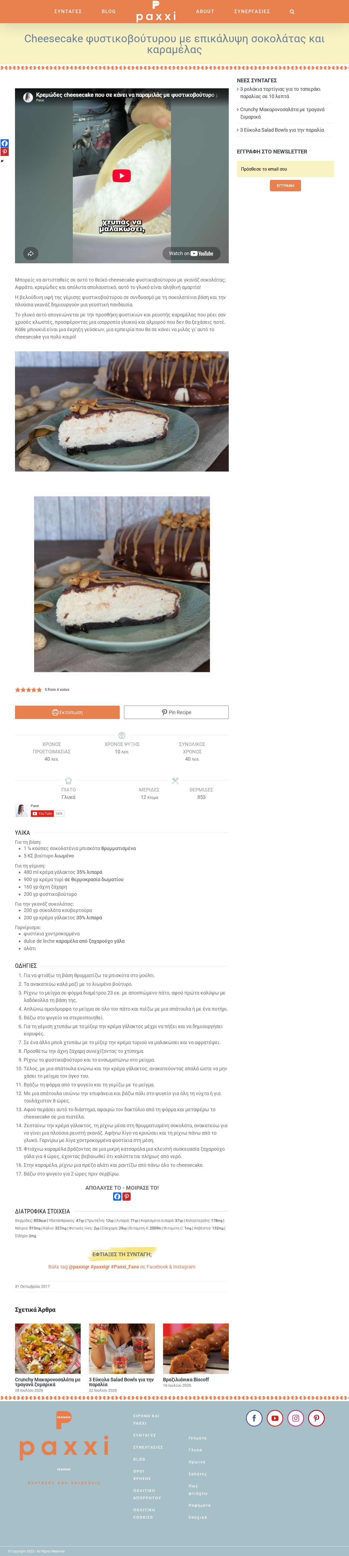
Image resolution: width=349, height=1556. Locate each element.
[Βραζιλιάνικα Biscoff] (196, 1349)
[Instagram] (295, 1418)
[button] (263, 11)
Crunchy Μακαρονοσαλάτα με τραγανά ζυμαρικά (48, 1382)
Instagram (184, 1267)
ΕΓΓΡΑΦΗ (285, 185)
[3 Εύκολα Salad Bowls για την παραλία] (122, 1349)
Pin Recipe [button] (179, 712)
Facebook (157, 1267)
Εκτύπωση (70, 712)
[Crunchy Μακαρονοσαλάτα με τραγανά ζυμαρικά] (48, 1349)
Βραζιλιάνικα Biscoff (186, 1379)
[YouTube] (275, 1418)
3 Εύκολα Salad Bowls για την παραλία (121, 1382)
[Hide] (2, 161)
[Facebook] (117, 1196)
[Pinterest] (126, 1196)
